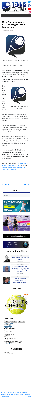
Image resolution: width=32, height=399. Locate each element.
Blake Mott (5, 170)
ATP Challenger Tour (13, 165)
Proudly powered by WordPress (11, 392)
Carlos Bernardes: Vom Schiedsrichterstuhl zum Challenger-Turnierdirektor (20, 280)
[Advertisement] (15, 177)
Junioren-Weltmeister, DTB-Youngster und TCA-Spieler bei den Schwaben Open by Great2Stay (20, 269)
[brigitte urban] (8, 247)
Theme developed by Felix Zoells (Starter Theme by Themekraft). (15, 395)
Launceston (13, 170)
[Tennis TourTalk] (14, 7)
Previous (5, 184)
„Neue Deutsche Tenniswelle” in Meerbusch (20, 258)
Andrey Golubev (7, 167)
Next (26, 184)
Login (29, 397)
